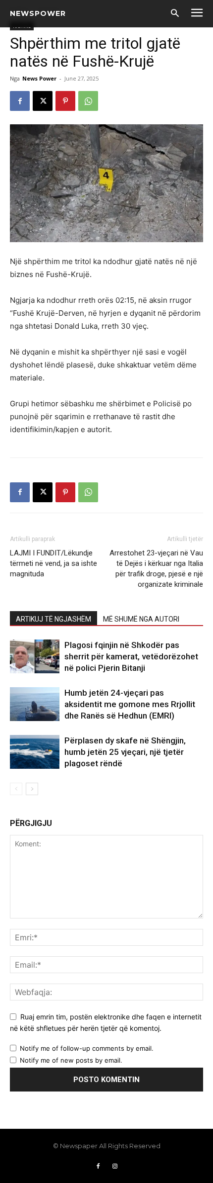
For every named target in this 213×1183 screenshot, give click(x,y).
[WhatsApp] (88, 101)
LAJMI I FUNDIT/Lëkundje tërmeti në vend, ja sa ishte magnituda (53, 563)
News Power (39, 78)
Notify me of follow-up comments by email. (87, 1048)
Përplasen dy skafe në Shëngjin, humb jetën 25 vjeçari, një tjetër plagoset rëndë (125, 751)
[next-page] (32, 789)
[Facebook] (20, 101)
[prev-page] (16, 789)
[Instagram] (115, 1167)
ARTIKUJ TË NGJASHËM (53, 619)
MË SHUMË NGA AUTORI (141, 619)
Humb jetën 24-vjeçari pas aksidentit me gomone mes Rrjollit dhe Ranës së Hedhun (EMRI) (129, 704)
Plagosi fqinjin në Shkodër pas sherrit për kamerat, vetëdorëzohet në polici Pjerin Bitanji (131, 656)
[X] (43, 101)
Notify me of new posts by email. (71, 1060)
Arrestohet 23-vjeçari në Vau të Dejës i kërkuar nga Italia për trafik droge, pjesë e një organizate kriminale (156, 568)
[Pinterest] (65, 101)
